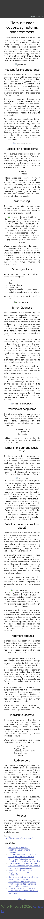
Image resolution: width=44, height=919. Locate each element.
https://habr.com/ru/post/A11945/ (18, 838)
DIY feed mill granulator (18, 847)
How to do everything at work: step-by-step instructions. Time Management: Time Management (23, 879)
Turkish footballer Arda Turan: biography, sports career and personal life (20, 872)
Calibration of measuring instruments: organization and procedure (24, 867)
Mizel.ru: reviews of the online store (22, 863)
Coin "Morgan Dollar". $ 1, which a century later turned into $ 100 (22, 855)
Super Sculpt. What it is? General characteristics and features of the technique (23, 890)
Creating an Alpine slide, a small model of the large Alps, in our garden (24, 860)
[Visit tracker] (2, 918)
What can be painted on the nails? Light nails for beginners (22, 885)
